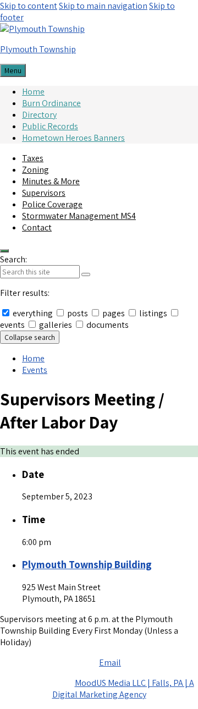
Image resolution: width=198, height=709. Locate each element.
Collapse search (29, 337)
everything (32, 313)
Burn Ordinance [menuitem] (51, 103)
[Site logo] (42, 29)
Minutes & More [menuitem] (51, 181)
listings (153, 313)
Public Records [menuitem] (50, 126)
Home (33, 358)
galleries (55, 325)
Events (34, 370)
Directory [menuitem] (39, 114)
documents (107, 325)
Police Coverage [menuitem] (52, 204)
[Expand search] (4, 250)
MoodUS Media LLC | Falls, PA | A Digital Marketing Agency (123, 688)
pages (114, 313)
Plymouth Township (38, 49)
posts (77, 313)
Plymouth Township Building (87, 564)
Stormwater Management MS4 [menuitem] (79, 216)
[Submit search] (85, 274)
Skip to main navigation (103, 6)
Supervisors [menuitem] (43, 193)
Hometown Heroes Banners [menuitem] (73, 138)
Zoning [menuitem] (35, 169)
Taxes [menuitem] (32, 158)
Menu (12, 70)
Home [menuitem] (33, 91)
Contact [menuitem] (37, 227)
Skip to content (28, 6)
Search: (13, 259)
